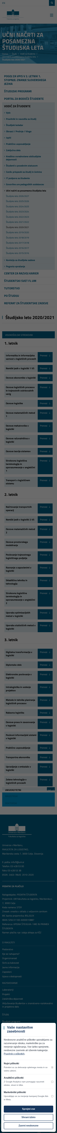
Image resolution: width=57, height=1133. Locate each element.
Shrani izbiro (28, 1117)
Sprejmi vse (28, 1109)
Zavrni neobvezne (28, 1125)
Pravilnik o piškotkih (14, 1054)
